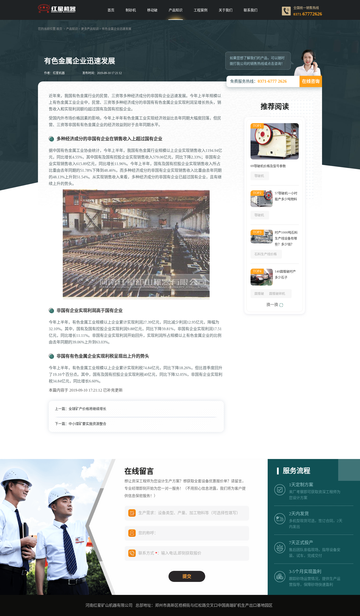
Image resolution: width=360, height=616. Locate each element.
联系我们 (250, 10)
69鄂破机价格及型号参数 (268, 166)
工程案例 (200, 10)
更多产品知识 (90, 29)
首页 (111, 10)
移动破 (152, 10)
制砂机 (131, 10)
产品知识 (175, 10)
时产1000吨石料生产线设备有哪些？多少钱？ (286, 238)
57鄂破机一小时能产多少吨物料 (286, 196)
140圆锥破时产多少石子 (285, 274)
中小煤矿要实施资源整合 (87, 424)
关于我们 (225, 10)
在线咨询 (311, 81)
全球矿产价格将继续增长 (87, 409)
